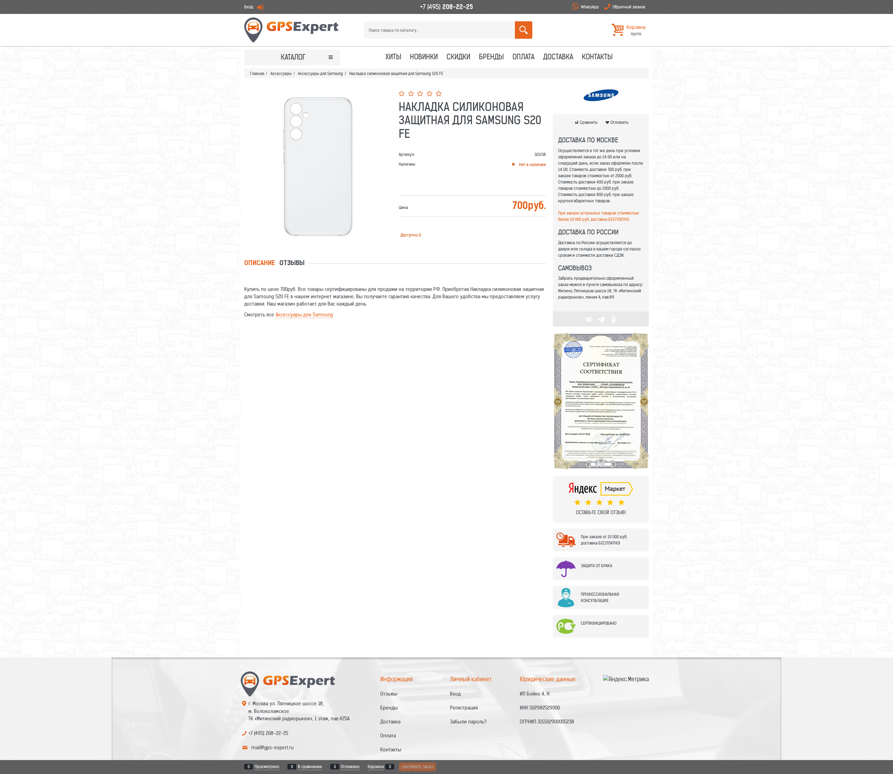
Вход (248, 6)
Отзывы (292, 264)
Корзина (376, 766)
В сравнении (310, 766)
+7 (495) (446, 7)
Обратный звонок (629, 6)
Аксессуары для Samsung (304, 314)
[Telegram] (601, 319)
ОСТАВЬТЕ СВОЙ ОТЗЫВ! (601, 512)
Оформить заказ (417, 766)
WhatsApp (590, 6)
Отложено (350, 766)
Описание (259, 264)
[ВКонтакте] (588, 319)
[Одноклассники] (613, 319)
